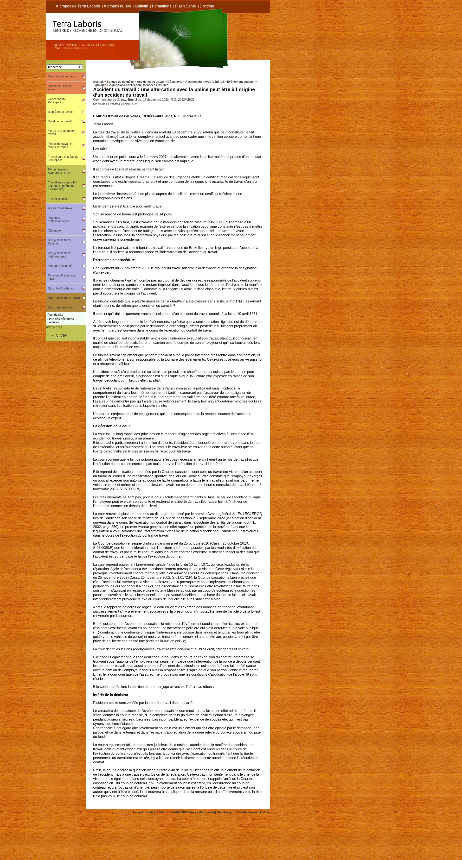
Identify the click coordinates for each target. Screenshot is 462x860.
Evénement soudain (240, 81)
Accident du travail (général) (204, 81)
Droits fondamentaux (61, 76)
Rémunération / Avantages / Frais (59, 171)
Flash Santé (185, 6)
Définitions (174, 81)
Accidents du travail (150, 81)
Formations (161, 6)
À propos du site (117, 6)
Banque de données (120, 81)
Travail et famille (58, 199)
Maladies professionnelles (59, 219)
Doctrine (207, 6)
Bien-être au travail (60, 111)
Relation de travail (60, 121)
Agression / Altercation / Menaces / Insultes (138, 85)
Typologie (99, 85)
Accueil (98, 81)
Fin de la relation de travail (61, 132)
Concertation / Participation (57, 100)
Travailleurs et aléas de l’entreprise (63, 158)
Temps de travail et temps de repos (60, 145)
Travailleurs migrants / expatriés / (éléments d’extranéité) (62, 186)
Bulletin (141, 6)
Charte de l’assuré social (60, 87)
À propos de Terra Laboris (78, 6)
